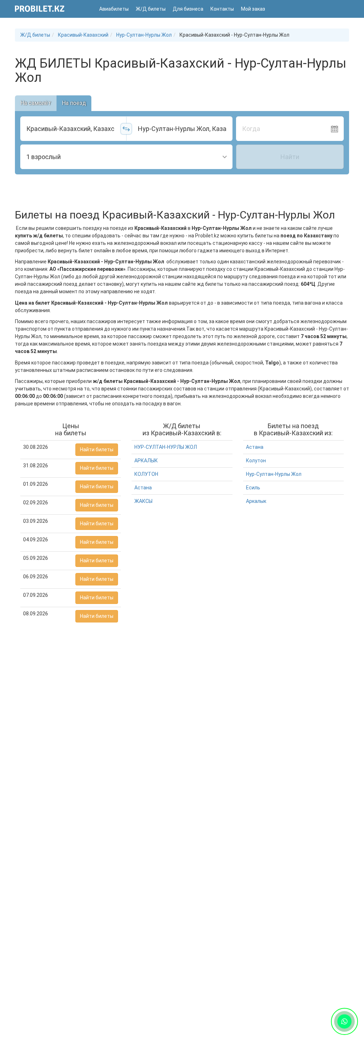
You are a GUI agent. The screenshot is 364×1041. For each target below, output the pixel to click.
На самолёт (35, 103)
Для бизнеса (188, 9)
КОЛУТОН (146, 474)
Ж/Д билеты (151, 9)
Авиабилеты (114, 9)
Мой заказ (253, 9)
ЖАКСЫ (143, 501)
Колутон (256, 460)
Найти (289, 157)
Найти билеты (96, 449)
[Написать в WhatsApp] (344, 1021)
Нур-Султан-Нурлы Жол (273, 474)
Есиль (253, 487)
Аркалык (256, 501)
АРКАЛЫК (146, 460)
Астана (143, 487)
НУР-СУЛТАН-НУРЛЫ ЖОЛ (165, 447)
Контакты (222, 9)
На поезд (74, 103)
